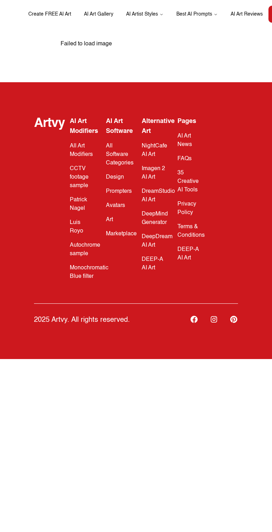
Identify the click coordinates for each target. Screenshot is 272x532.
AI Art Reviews (247, 14)
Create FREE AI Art (49, 14)
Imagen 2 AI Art (153, 173)
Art (109, 220)
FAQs (184, 159)
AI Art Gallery (98, 14)
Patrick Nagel (78, 204)
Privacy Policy (186, 208)
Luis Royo (76, 227)
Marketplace (121, 234)
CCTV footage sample (79, 177)
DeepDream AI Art (157, 241)
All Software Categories (120, 154)
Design (115, 177)
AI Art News (184, 140)
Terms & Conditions (191, 231)
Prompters (119, 191)
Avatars (115, 205)
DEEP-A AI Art (152, 264)
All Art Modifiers (81, 150)
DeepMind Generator (155, 218)
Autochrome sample (85, 249)
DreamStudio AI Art (158, 196)
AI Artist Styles (142, 14)
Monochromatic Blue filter (89, 272)
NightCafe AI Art (154, 150)
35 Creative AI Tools (188, 181)
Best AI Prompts (194, 14)
